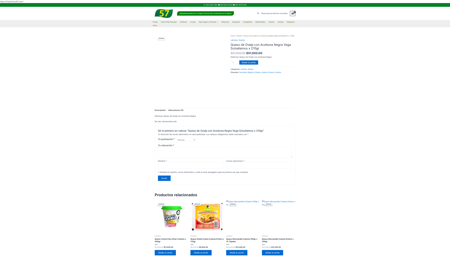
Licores (193, 22)
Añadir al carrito (249, 62)
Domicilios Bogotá (246, 72)
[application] (217, 22)
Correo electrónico (235, 161)
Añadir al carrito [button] (165, 253)
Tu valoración (166, 145)
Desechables (260, 22)
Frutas (155, 22)
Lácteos (281, 22)
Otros (155, 25)
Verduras (183, 22)
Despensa (290, 22)
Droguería (236, 22)
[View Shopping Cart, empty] (292, 13)
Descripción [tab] (160, 110)
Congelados (247, 22)
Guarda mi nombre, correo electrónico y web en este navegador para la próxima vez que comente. (204, 172)
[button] (205, 13)
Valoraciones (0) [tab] (176, 110)
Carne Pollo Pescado (169, 22)
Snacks (271, 22)
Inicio (233, 36)
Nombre (162, 161)
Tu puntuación (166, 139)
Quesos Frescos (268, 72)
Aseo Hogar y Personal (207, 22)
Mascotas (225, 22)
